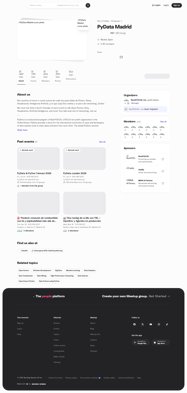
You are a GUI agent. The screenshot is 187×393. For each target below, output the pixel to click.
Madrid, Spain (107, 40)
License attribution (126, 378)
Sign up (20, 323)
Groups (57, 323)
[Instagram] (159, 324)
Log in (19, 329)
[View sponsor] (163, 159)
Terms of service (55, 378)
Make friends (59, 357)
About (92, 323)
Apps (92, 345)
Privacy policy (71, 378)
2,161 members (107, 44)
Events (56, 329)
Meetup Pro (95, 334)
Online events (59, 345)
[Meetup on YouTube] (151, 324)
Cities (56, 340)
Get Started (157, 296)
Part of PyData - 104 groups (108, 21)
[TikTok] (167, 324)
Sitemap (57, 362)
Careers (93, 340)
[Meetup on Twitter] (142, 324)
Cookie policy (109, 378)
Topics (56, 334)
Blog (92, 329)
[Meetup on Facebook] (134, 324)
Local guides (59, 351)
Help (19, 334)
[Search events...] (88, 5)
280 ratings (121, 33)
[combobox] (71, 5)
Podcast (93, 351)
